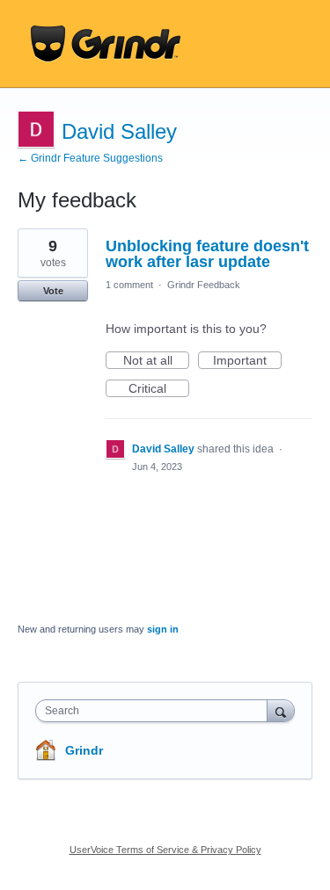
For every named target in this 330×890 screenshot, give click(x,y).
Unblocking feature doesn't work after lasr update (207, 254)
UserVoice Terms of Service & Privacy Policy (165, 849)
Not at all (156, 361)
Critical (158, 389)
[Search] (281, 710)
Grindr (84, 750)
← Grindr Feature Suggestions (90, 158)
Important (247, 361)
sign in (163, 629)
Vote (53, 291)
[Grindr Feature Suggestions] (106, 44)
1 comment (129, 284)
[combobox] (155, 711)
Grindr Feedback (203, 284)
